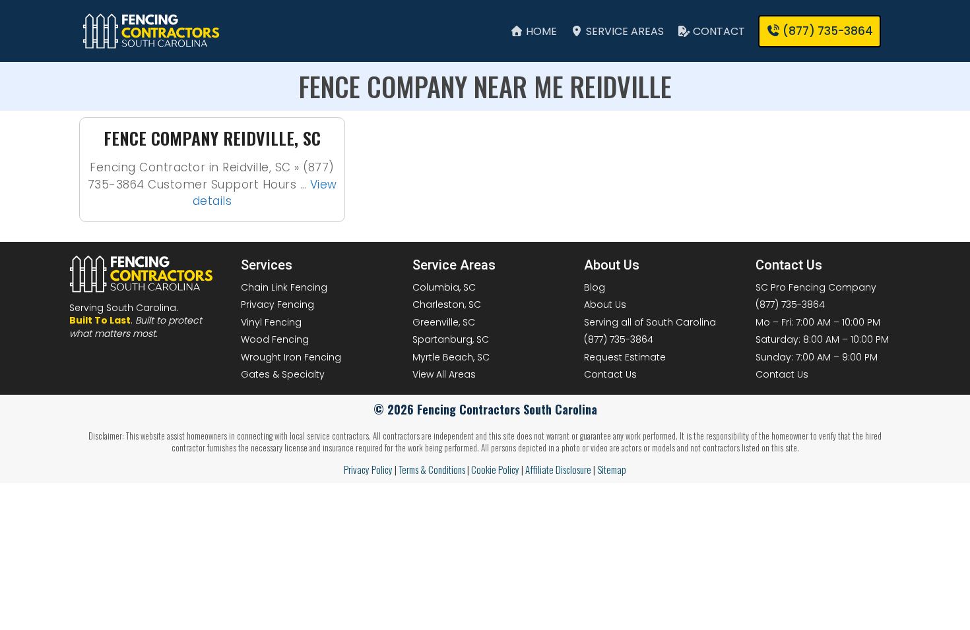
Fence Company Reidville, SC (212, 138)
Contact (717, 31)
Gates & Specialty (283, 374)
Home (540, 31)
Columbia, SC (444, 287)
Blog (594, 287)
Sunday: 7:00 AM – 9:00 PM (817, 357)
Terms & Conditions (432, 469)
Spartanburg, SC (450, 339)
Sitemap (611, 469)
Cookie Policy (495, 469)
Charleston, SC (446, 304)
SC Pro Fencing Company (816, 287)
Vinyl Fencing (271, 322)
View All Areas (444, 374)
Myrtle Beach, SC (451, 357)
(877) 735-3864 (618, 339)
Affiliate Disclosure (558, 469)
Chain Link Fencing (284, 287)
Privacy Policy (368, 469)
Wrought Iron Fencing (291, 357)
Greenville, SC (443, 322)
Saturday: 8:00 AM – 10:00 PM (822, 339)
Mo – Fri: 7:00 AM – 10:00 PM (818, 322)
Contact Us (610, 374)
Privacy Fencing (277, 304)
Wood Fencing (275, 339)
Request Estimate (625, 357)
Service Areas (623, 31)
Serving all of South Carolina (650, 322)
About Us (605, 304)
